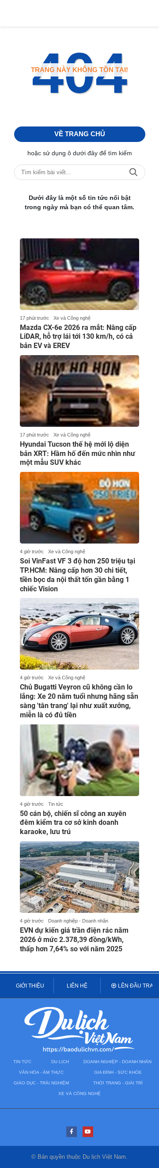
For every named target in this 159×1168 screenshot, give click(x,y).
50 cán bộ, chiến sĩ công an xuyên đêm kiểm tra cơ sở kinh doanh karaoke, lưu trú (73, 822)
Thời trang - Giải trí (118, 1082)
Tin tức (55, 804)
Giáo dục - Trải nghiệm (41, 1082)
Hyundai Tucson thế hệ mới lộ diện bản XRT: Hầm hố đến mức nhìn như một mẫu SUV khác (77, 453)
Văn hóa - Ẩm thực (41, 1072)
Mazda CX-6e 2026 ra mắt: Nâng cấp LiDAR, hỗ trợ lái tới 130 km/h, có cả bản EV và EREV (78, 336)
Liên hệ (77, 986)
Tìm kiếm (133, 172)
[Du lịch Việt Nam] (79, 1031)
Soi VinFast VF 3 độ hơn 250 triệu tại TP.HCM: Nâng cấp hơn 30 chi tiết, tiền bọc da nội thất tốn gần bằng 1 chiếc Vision (77, 575)
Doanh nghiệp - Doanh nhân (78, 920)
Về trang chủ (79, 134)
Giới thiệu (30, 986)
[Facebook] (71, 1131)
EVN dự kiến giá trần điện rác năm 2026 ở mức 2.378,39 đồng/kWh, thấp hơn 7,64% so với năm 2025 (74, 939)
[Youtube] (88, 1131)
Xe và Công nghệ (72, 318)
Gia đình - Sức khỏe (118, 1072)
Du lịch (60, 1061)
